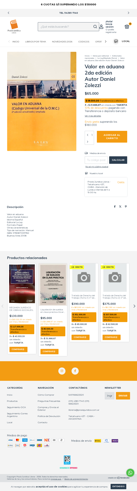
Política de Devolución (49, 416)
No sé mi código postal (96, 166)
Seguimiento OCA (16, 407)
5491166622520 (76, 394)
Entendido (118, 486)
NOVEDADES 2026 (62, 41)
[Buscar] (95, 26)
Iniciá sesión (110, 25)
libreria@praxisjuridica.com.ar (83, 410)
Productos (12, 401)
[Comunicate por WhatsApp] (130, 473)
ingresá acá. (56, 479)
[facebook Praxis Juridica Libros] (75, 371)
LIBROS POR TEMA (35, 41)
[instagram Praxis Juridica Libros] (61, 371)
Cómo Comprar (46, 394)
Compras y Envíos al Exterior (48, 408)
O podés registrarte (111, 30)
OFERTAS (100, 41)
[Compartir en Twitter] (120, 206)
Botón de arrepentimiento (76, 479)
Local (9, 422)
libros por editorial (101, 56)
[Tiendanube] (119, 478)
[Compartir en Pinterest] (126, 206)
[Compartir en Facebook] (115, 206)
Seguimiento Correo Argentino (17, 414)
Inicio (15, 41)
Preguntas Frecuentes (49, 401)
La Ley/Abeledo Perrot (107, 58)
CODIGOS (83, 41)
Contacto (42, 422)
